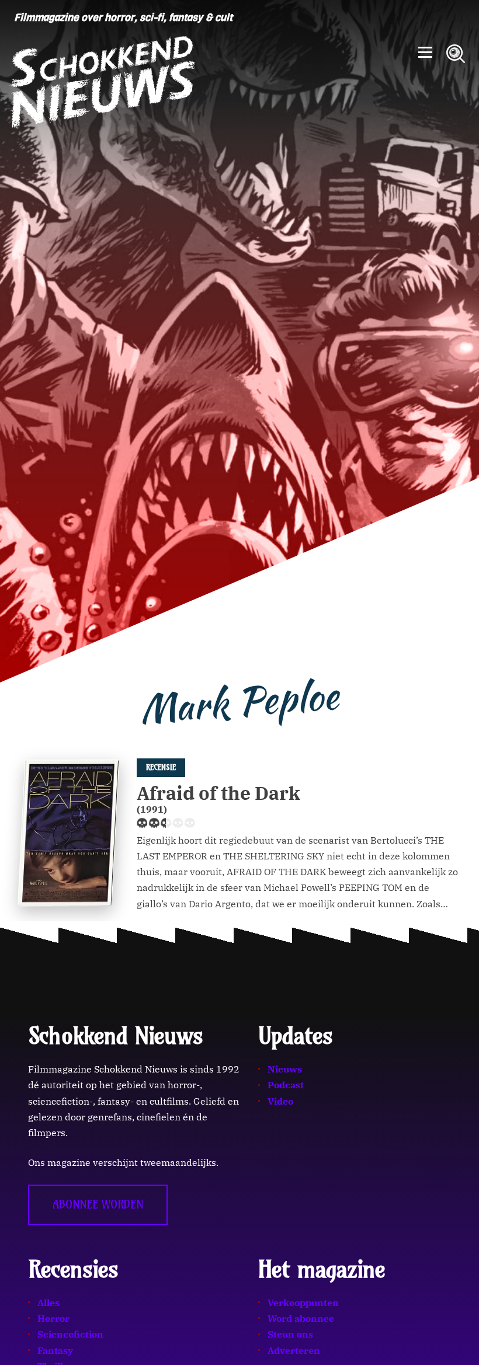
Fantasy (55, 1350)
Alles (48, 1302)
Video (280, 1101)
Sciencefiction (70, 1334)
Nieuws (285, 1069)
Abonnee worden (98, 1204)
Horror (53, 1318)
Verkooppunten (303, 1302)
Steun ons (290, 1334)
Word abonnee (301, 1318)
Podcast (286, 1085)
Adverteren (294, 1350)
